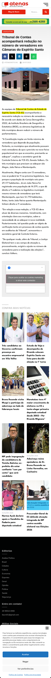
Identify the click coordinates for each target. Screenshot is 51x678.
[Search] (45, 12)
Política (5, 589)
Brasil (4, 562)
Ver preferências (25, 668)
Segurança (6, 597)
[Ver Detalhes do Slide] (25, 21)
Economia (6, 574)
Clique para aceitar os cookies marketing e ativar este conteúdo (25, 278)
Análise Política (8, 558)
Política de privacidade (32, 675)
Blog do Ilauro (13, 12)
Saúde (4, 593)
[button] (47, 628)
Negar (25, 661)
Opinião (5, 585)
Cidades (5, 566)
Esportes (5, 577)
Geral (4, 581)
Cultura (5, 570)
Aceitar (25, 654)
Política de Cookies (16, 675)
